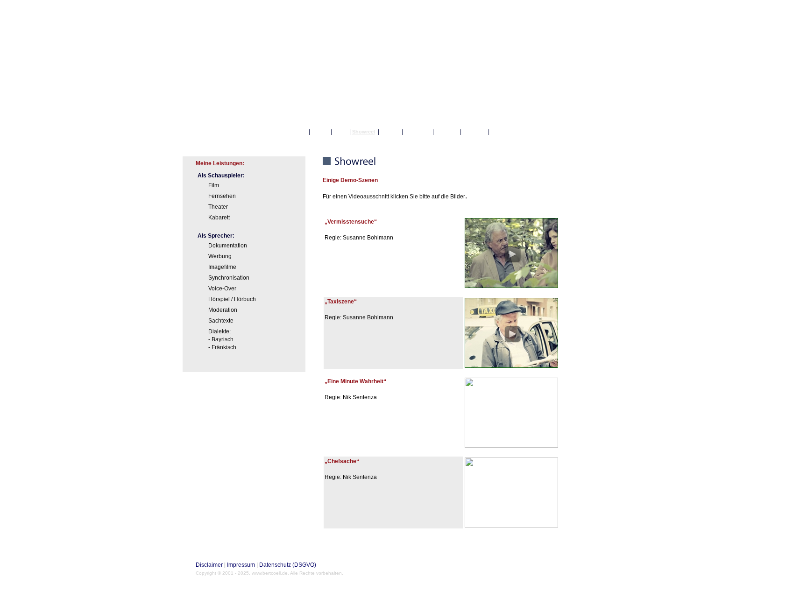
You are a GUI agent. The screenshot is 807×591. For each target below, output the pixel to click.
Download (506, 131)
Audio (390, 131)
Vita (341, 131)
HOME (296, 131)
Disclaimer (209, 565)
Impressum (241, 565)
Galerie (447, 131)
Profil (320, 131)
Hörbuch (418, 131)
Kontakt (474, 131)
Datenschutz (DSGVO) (287, 565)
